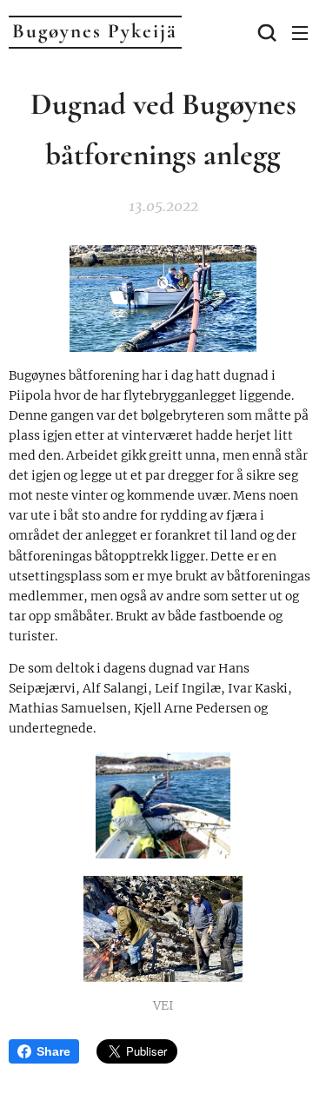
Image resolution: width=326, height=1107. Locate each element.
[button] (265, 32)
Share (53, 1051)
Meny (300, 32)
